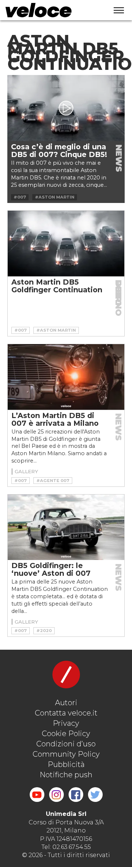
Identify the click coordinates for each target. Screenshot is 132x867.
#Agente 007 (52, 480)
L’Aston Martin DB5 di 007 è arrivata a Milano (55, 419)
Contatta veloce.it (66, 713)
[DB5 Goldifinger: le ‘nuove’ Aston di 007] (66, 527)
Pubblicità (66, 764)
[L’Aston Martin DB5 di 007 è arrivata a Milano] (66, 377)
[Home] (52, 10)
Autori (66, 702)
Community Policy (66, 754)
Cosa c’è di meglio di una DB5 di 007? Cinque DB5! (59, 150)
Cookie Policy (66, 733)
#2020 (44, 630)
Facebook (76, 794)
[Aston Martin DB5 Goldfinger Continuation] (66, 243)
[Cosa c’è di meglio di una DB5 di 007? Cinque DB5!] (66, 108)
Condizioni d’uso (66, 743)
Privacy (66, 723)
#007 (20, 197)
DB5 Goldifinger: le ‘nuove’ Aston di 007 (51, 569)
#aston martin (54, 197)
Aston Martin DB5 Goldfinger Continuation (56, 286)
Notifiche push (66, 774)
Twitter (95, 794)
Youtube (37, 794)
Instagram (56, 794)
